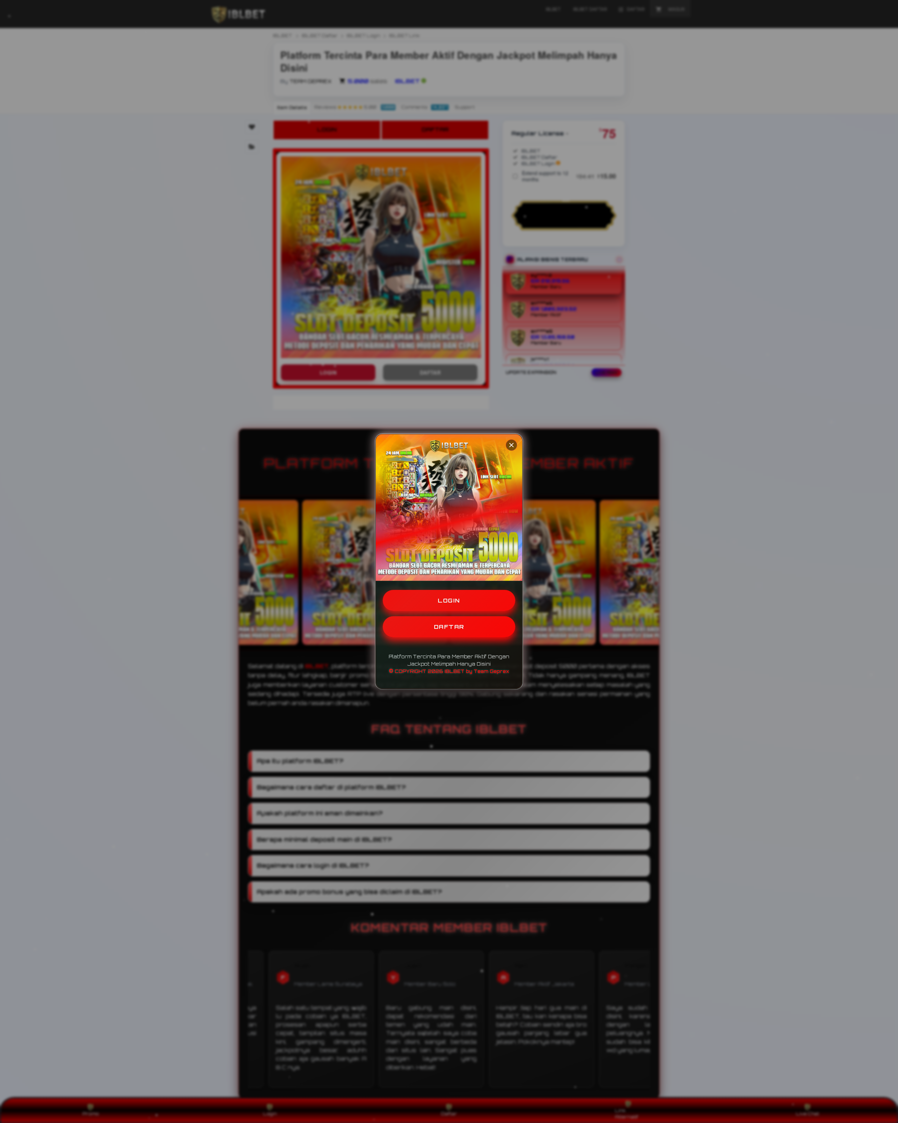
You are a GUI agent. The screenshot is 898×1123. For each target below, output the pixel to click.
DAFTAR (449, 626)
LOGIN (449, 600)
